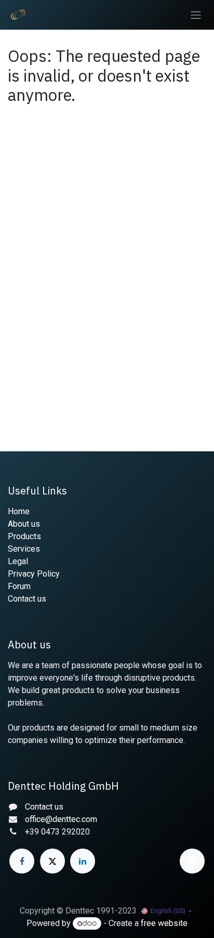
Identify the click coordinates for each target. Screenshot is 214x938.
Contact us (27, 599)
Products (24, 536)
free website (164, 923)
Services (24, 549)
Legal (18, 561)
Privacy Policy (34, 574)
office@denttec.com (61, 819)
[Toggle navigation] (195, 14)
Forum (19, 586)
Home (19, 511)
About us (24, 524)
